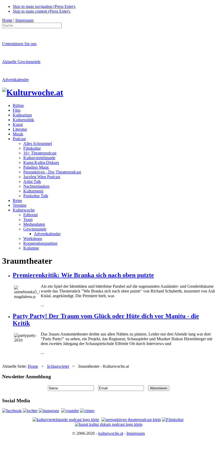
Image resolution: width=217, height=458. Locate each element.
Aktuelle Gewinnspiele (21, 61)
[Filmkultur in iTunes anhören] (173, 419)
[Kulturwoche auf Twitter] (30, 410)
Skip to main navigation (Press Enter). (44, 6)
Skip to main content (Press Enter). (42, 11)
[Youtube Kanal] (87, 410)
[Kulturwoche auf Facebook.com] (12, 410)
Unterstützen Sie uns (19, 43)
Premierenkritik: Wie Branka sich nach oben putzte (83, 275)
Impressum (135, 433)
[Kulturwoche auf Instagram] (49, 410)
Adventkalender (15, 79)
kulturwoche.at (110, 433)
